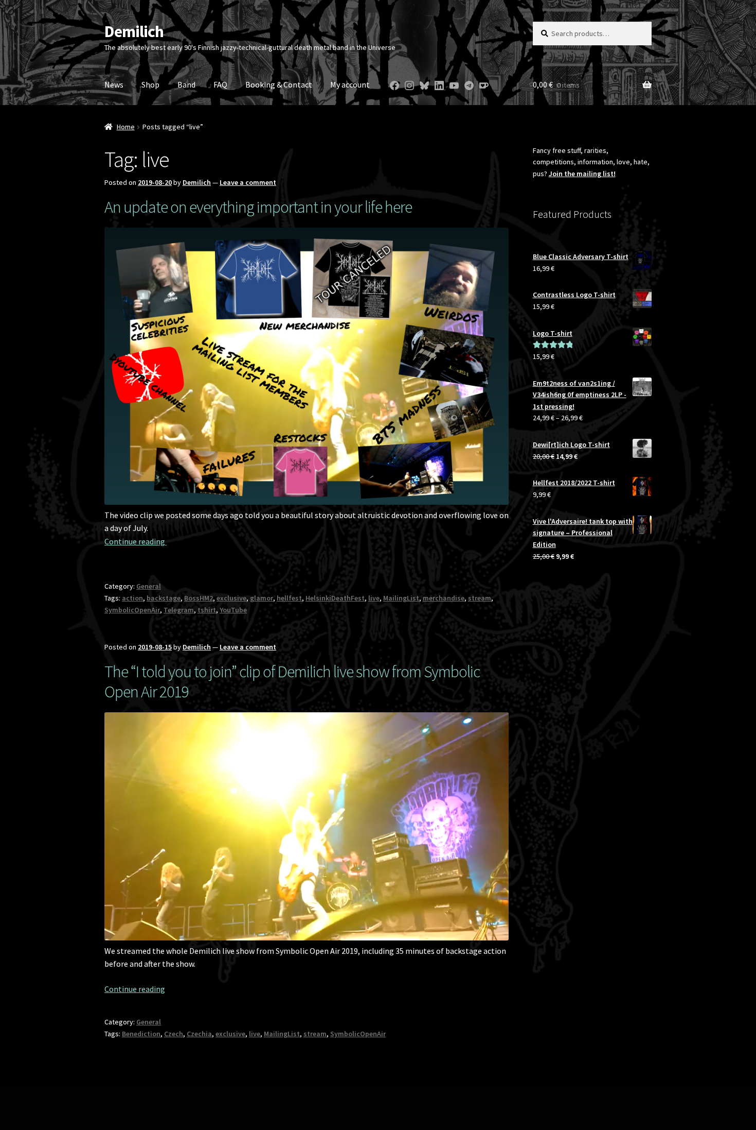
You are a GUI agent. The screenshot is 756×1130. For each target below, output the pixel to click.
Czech (173, 1033)
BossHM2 (198, 598)
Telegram (179, 609)
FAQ (220, 84)
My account (350, 84)
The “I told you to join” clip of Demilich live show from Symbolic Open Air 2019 (292, 681)
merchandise (443, 598)
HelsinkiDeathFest (335, 598)
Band (186, 84)
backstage (164, 598)
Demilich (134, 31)
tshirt (206, 609)
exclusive (231, 598)
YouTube (233, 609)
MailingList (401, 598)
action (132, 598)
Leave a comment (248, 182)
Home (126, 126)
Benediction (141, 1033)
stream (479, 598)
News (113, 84)
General (148, 586)
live (374, 598)
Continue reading (135, 541)
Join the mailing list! (582, 173)
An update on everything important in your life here (258, 207)
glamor (261, 598)
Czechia (199, 1033)
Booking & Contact (278, 84)
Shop (150, 84)
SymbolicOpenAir (132, 609)
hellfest (289, 598)
